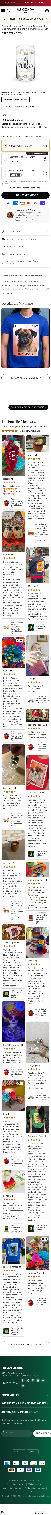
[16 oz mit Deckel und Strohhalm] (19, 110)
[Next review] (47, 215)
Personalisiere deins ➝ (25, 377)
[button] (25, 19)
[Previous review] (4, 215)
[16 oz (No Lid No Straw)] (15, 102)
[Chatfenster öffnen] (2, 1512)
